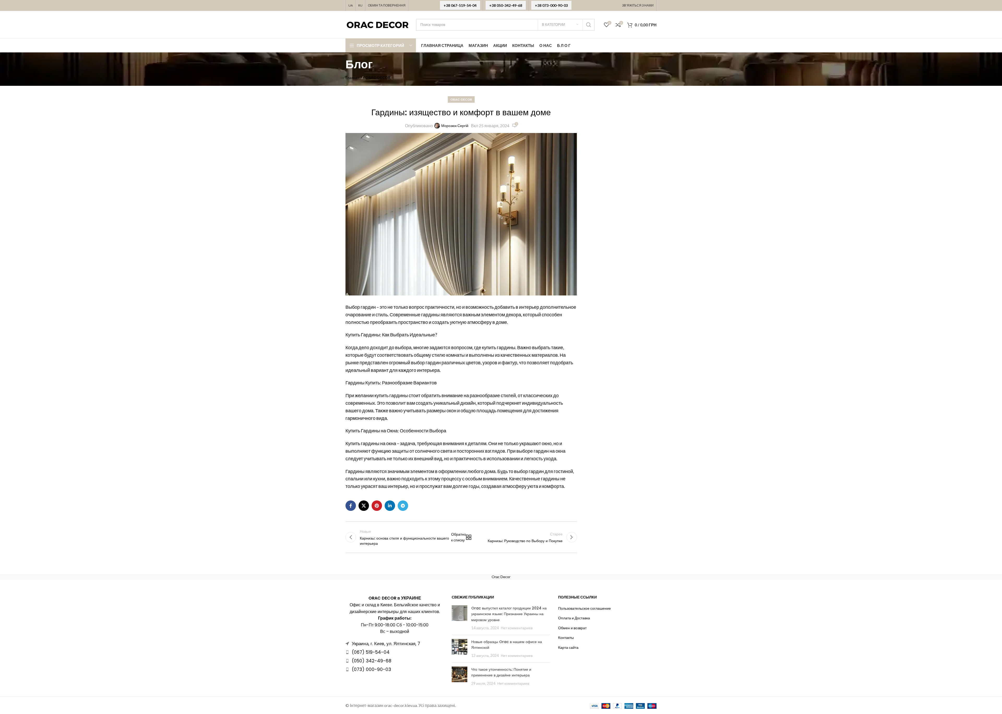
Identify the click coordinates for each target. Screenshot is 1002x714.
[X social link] (364, 505)
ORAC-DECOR (377, 77)
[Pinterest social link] (377, 505)
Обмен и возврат (572, 628)
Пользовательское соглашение (584, 608)
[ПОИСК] (589, 25)
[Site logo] (378, 24)
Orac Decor (501, 576)
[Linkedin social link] (390, 505)
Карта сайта (568, 647)
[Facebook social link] (350, 505)
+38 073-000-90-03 (551, 5)
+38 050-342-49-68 (505, 5)
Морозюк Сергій (454, 125)
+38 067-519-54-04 (460, 5)
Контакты (566, 637)
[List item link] (394, 652)
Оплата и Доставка (574, 618)
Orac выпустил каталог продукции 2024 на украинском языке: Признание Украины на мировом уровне (509, 614)
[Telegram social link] (403, 505)
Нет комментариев (517, 628)
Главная (352, 77)
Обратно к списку (461, 537)
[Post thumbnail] (459, 618)
